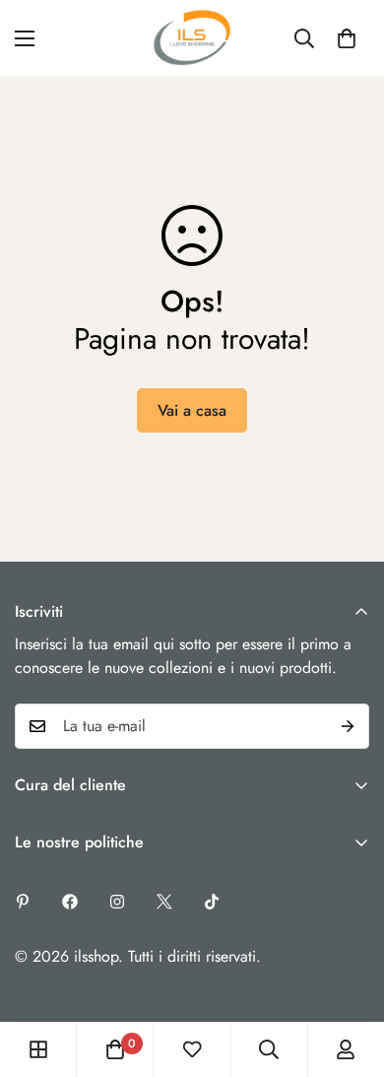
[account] (345, 1049)
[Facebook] (70, 901)
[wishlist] (192, 1049)
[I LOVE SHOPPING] (192, 38)
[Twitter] (164, 901)
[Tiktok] (212, 901)
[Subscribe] (347, 726)
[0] (346, 38)
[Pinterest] (23, 901)
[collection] (38, 1049)
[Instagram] (117, 901)
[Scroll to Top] (348, 972)
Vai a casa (192, 410)
